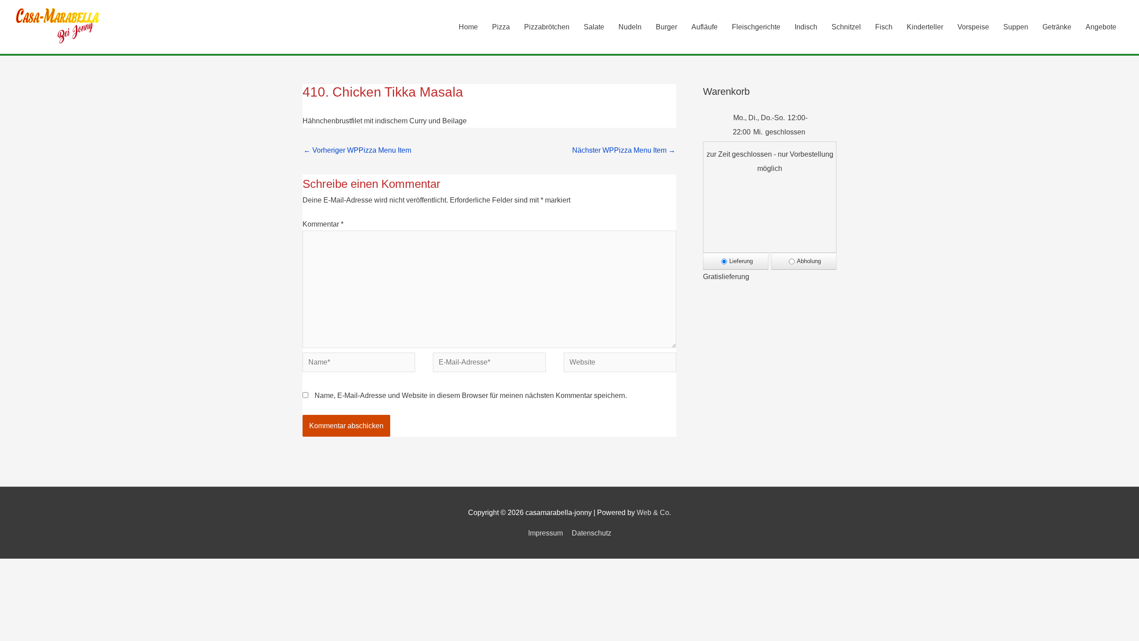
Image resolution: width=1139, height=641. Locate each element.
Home (468, 27)
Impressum (545, 533)
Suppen (1015, 27)
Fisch (884, 27)
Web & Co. (654, 512)
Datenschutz (591, 533)
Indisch (806, 27)
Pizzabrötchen (547, 27)
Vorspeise (973, 27)
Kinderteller (925, 27)
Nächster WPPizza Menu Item (623, 150)
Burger (666, 27)
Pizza (501, 27)
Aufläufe (704, 27)
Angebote (1101, 27)
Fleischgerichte (756, 27)
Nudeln (630, 27)
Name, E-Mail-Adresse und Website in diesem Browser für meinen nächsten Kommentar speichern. (471, 395)
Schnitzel (846, 27)
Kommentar (323, 224)
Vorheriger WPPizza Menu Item (357, 150)
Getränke (1056, 27)
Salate (594, 27)
